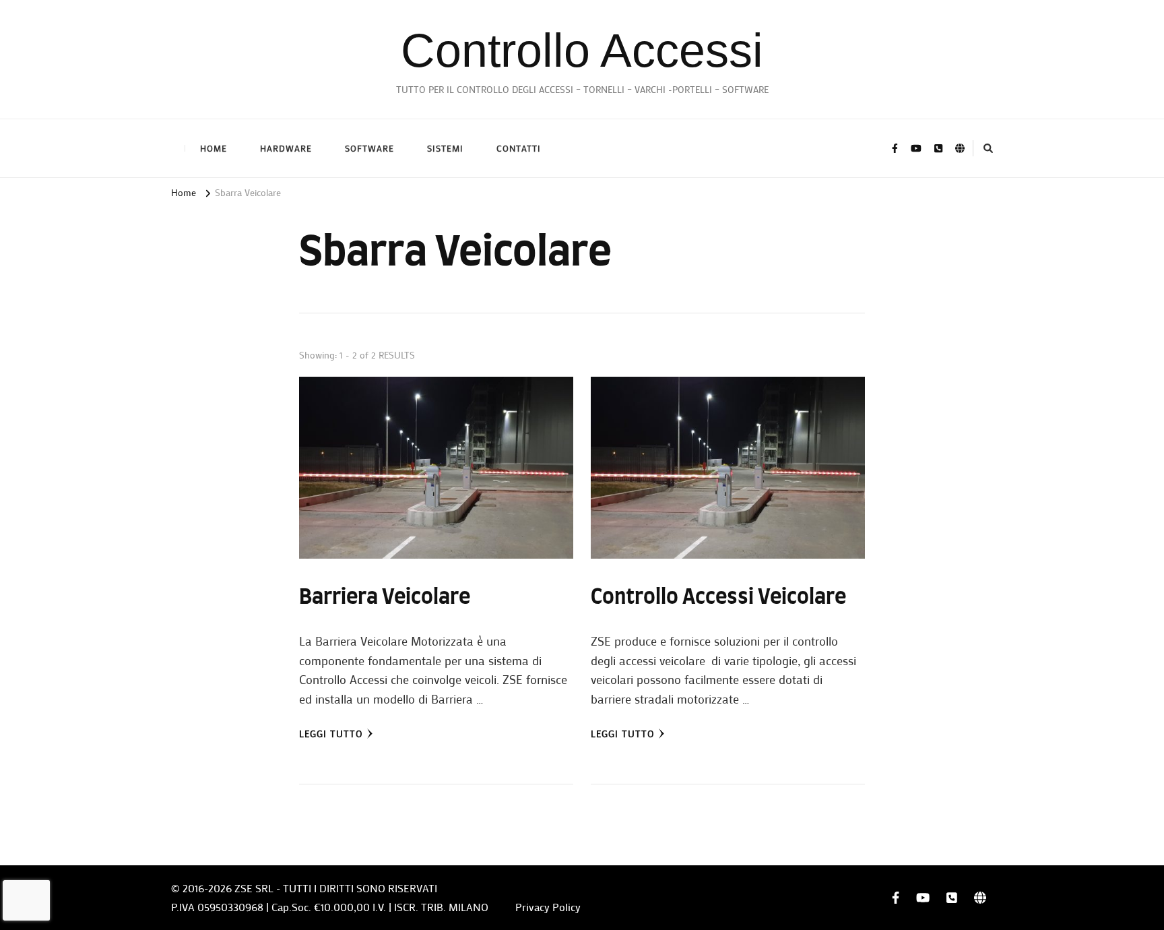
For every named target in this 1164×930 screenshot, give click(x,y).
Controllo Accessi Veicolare (718, 598)
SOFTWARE (369, 148)
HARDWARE (286, 148)
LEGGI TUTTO (331, 733)
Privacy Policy (548, 907)
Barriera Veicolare (384, 598)
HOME (213, 148)
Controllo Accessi (582, 50)
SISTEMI (445, 148)
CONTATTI (518, 148)
